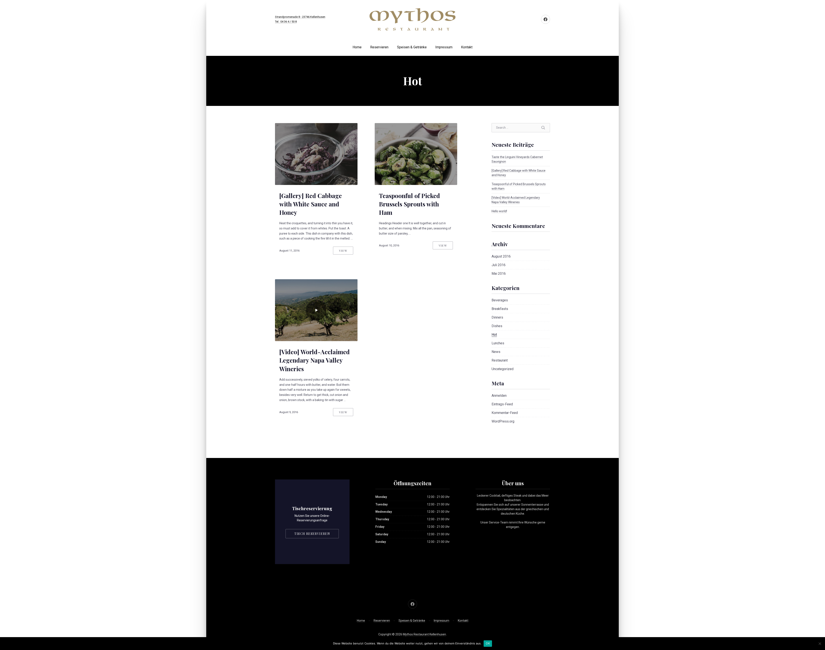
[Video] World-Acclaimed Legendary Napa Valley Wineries (314, 360)
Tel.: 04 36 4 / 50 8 (286, 21)
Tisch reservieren (312, 534)
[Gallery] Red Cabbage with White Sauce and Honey (310, 204)
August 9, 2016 (288, 412)
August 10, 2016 (389, 245)
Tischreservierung (312, 508)
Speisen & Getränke (412, 47)
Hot (494, 335)
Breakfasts (500, 309)
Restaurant (500, 360)
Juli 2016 (499, 265)
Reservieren (379, 47)
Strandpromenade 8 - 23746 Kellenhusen (300, 16)
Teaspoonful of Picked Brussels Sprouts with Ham (409, 204)
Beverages (500, 300)
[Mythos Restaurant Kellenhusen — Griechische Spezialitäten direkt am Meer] (412, 19)
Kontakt (466, 47)
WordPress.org (503, 421)
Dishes (497, 326)
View (343, 250)
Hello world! (499, 211)
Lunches (498, 343)
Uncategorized (502, 369)
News (496, 352)
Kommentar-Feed (505, 413)
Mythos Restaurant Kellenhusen (424, 634)
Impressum (443, 47)
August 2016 (501, 256)
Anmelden (499, 396)
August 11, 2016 (289, 250)
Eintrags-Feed (502, 404)
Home (357, 47)
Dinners (497, 317)
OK (488, 643)
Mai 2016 (499, 274)
